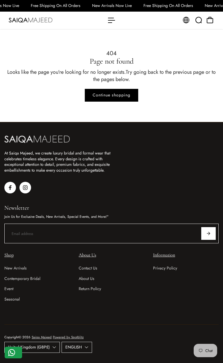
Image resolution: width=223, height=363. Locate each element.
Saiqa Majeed (42, 337)
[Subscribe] (208, 233)
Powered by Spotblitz (68, 337)
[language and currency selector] (186, 20)
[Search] (198, 20)
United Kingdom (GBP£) (29, 347)
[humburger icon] (111, 20)
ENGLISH (73, 347)
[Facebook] (10, 187)
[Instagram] (25, 187)
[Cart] (210, 20)
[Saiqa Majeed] (45, 20)
